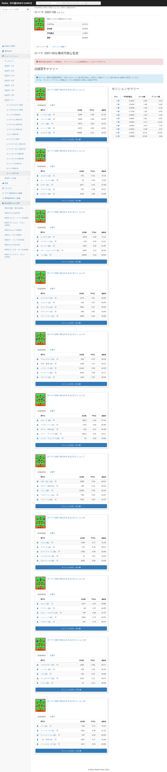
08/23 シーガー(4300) (13, 235)
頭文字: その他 (10, 178)
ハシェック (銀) (47, 617)
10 (116, 133)
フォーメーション (45, 3)
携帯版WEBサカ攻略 (12, 198)
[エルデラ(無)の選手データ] (37, 133)
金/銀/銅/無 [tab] (41, 105)
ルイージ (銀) (46, 128)
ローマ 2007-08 (12, 173)
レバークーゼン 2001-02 (15, 144)
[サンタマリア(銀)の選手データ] (37, 678)
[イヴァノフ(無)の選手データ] (37, 368)
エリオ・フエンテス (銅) (50, 438)
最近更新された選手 (12, 203)
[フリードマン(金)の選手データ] (37, 316)
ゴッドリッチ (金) (47, 730)
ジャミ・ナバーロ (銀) (49, 434)
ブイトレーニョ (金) (48, 735)
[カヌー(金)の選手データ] (37, 185)
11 (117, 136)
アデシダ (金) (46, 547)
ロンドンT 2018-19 (13, 164)
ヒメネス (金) (46, 237)
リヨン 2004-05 (12, 134)
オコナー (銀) (46, 194)
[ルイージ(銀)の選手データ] (37, 128)
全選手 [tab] (52, 105)
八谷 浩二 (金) (47, 481)
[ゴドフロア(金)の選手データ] (37, 298)
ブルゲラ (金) (46, 189)
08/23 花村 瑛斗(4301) (14, 208)
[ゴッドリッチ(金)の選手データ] (37, 730)
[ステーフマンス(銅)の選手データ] (37, 552)
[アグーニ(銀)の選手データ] (37, 608)
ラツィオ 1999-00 (13, 115)
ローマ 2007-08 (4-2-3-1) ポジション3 (65, 212)
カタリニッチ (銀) (47, 561)
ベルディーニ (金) (47, 425)
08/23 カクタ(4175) (12, 213)
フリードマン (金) (47, 316)
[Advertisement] (15, 27)
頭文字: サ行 (9, 76)
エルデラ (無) (46, 133)
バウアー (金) (46, 622)
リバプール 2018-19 (14, 129)
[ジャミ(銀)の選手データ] (37, 490)
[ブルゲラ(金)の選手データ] (37, 189)
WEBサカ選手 (9, 46)
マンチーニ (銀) (47, 373)
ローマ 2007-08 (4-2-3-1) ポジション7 (65, 456)
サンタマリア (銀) (47, 678)
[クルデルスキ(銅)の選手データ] (37, 556)
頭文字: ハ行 (9, 90)
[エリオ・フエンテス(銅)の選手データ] (37, 438)
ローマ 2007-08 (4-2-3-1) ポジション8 (65, 517)
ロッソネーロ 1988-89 (15, 154)
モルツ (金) (45, 604)
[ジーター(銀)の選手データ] (37, 669)
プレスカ (7, 188)
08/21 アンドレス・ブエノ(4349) (15, 255)
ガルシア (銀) (46, 420)
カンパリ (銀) (46, 246)
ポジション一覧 (42, 47)
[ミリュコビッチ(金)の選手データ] (37, 744)
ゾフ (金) (44, 674)
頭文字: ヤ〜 (9, 100)
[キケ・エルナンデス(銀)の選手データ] (37, 250)
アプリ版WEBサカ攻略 (13, 193)
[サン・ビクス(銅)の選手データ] (37, 180)
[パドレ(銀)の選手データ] (37, 683)
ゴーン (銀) (45, 124)
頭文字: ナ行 (9, 85)
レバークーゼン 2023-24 (15, 149)
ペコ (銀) (44, 255)
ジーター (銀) (46, 669)
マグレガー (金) (47, 312)
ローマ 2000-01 (12, 168)
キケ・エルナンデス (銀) (50, 250)
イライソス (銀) (47, 499)
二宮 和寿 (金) (47, 740)
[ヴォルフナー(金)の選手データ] (37, 359)
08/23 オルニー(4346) (13, 230)
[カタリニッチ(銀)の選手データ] (37, 561)
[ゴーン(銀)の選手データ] (37, 124)
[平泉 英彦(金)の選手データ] (37, 364)
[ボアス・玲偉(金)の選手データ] (37, 429)
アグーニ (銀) (46, 608)
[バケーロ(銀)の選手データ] (37, 119)
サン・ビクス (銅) (47, 180)
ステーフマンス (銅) (48, 552)
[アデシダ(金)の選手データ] (37, 547)
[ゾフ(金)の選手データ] (37, 674)
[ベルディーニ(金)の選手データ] (37, 425)
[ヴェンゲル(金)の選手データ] (37, 307)
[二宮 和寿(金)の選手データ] (37, 740)
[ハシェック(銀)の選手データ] (37, 617)
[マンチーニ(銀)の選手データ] (37, 373)
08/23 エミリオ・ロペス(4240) (16, 250)
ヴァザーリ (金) (47, 241)
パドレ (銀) (45, 683)
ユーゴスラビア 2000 (14, 110)
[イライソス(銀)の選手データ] (37, 499)
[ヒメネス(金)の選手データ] (37, 237)
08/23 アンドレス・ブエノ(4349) (15, 224)
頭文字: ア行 (9, 66)
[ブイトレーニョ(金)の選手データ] (37, 735)
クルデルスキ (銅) (47, 556)
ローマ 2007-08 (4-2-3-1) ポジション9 (65, 579)
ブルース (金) (46, 377)
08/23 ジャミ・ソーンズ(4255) (16, 218)
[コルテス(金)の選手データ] (37, 176)
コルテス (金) (46, 176)
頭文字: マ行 (9, 95)
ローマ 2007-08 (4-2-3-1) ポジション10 (66, 640)
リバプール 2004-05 (14, 120)
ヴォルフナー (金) (47, 359)
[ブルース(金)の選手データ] (37, 377)
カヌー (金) (45, 185)
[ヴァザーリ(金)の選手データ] (37, 241)
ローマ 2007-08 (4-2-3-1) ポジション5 (65, 334)
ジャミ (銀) (45, 490)
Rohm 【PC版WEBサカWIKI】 (17, 3)
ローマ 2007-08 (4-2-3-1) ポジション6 (65, 395)
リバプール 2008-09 (14, 124)
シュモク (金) (46, 115)
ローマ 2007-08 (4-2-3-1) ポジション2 (65, 151)
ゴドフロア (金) (47, 298)
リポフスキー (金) (47, 665)
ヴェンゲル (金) (47, 307)
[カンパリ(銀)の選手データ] (37, 246)
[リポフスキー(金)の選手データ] (37, 665)
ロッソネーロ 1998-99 (15, 159)
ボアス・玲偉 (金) (47, 429)
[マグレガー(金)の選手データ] (37, 312)
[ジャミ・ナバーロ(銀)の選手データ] (37, 434)
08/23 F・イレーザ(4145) (14, 240)
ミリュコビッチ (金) (48, 744)
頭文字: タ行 (9, 81)
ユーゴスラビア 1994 (14, 105)
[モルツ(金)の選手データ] (37, 604)
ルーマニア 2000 (12, 139)
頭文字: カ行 (9, 71)
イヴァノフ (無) (47, 368)
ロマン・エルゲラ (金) (49, 613)
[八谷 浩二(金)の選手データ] (37, 481)
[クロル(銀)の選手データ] (37, 543)
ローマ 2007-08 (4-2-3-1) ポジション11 (66, 701)
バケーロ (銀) (46, 119)
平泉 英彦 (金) (47, 364)
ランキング (9, 61)
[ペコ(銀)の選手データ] (37, 255)
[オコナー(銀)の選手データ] (37, 194)
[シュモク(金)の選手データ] (37, 115)
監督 (6, 183)
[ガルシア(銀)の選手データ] (37, 420)
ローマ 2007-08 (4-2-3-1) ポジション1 (65, 89)
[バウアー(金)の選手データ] (37, 622)
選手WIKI (8, 51)
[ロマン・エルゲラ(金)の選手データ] (37, 613)
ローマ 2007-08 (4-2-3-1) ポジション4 (65, 273)
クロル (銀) (45, 543)
